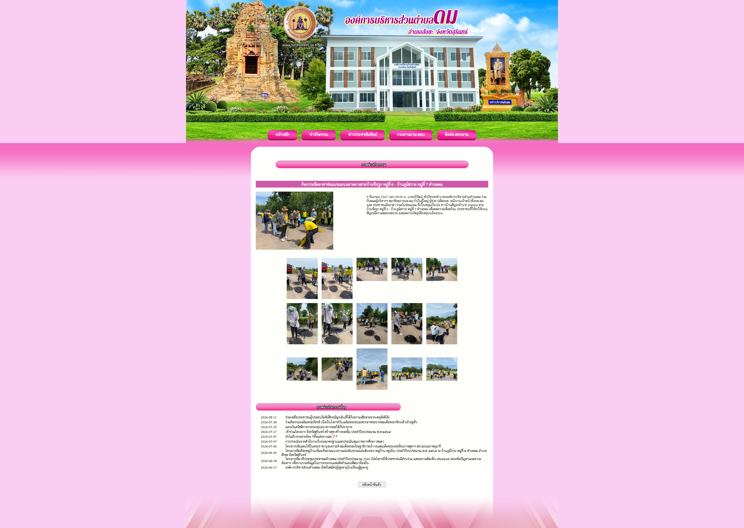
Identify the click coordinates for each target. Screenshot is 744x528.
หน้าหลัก (282, 134)
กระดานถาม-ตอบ (411, 134)
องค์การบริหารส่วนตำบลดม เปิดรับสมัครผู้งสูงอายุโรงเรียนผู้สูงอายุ (326, 467)
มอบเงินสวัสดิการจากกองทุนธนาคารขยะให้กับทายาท (318, 427)
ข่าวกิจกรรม (318, 134)
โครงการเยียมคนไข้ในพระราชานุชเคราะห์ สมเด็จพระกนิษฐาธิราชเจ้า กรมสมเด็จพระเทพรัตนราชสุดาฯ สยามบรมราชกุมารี (363, 446)
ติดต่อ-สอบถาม (456, 134)
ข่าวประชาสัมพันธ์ (362, 134)
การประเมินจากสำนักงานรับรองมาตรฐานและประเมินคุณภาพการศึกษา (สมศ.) (334, 441)
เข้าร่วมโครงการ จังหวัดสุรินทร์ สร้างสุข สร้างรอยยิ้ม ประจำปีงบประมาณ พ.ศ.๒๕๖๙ (338, 432)
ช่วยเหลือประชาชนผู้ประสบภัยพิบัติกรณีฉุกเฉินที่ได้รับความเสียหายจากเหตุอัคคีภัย (337, 417)
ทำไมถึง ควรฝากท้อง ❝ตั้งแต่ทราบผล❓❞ (311, 437)
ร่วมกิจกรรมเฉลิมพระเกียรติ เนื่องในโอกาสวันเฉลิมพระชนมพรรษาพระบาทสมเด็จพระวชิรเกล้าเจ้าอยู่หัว (351, 422)
